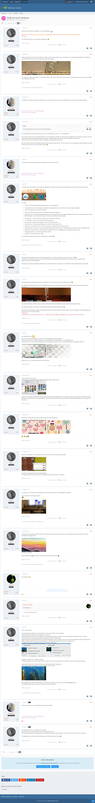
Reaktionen (6, 112)
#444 (91, 121)
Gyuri (34, 87)
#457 (91, 627)
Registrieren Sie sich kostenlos (50, 763)
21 (13, 23)
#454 (91, 531)
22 (15, 23)
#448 (91, 279)
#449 (91, 333)
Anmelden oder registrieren (81, 1)
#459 (91, 727)
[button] (69, 1)
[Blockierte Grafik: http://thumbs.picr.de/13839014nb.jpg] (65, 34)
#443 (91, 97)
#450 (91, 375)
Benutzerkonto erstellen (43, 766)
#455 (91, 574)
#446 (91, 184)
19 (8, 23)
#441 (91, 28)
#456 (91, 600)
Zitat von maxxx (28, 605)
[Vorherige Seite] (2, 23)
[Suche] (91, 1)
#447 (91, 254)
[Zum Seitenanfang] (93, 801)
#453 (91, 489)
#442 (91, 54)
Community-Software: (47, 801)
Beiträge (6, 45)
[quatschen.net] (47, 8)
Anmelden (55, 766)
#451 (91, 414)
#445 (91, 159)
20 (11, 23)
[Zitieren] (91, 48)
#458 (91, 702)
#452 (91, 451)
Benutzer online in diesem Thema (11, 786)
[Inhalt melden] (87, 48)
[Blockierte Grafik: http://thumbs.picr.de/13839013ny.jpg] (35, 34)
